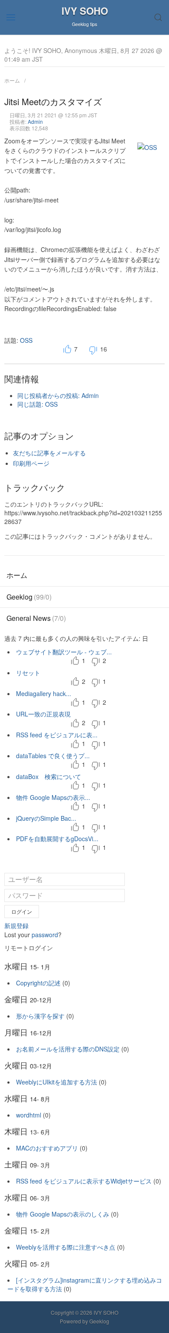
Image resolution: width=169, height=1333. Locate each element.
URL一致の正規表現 (43, 714)
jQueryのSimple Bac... (46, 818)
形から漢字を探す (40, 1015)
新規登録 (16, 925)
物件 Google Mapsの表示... (53, 797)
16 (103, 349)
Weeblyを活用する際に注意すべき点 (65, 1247)
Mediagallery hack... (43, 693)
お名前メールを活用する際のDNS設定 (68, 1049)
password (45, 934)
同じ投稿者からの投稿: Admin (58, 395)
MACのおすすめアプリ (47, 1148)
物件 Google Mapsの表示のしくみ (62, 1214)
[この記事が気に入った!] (67, 350)
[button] (11, 17)
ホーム (12, 80)
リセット (28, 672)
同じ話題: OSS (37, 404)
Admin (35, 121)
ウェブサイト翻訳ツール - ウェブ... (64, 651)
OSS (26, 340)
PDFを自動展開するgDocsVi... (57, 838)
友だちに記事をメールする (49, 452)
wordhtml (28, 1115)
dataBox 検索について (48, 776)
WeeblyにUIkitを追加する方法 (56, 1082)
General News (36, 618)
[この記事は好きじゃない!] (93, 350)
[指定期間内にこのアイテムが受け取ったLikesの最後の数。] (75, 661)
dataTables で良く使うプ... (53, 755)
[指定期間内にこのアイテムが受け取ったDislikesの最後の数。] (96, 661)
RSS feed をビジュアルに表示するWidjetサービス (84, 1181)
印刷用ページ (31, 463)
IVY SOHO (85, 11)
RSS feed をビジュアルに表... (57, 734)
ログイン (21, 911)
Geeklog (29, 597)
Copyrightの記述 (38, 982)
